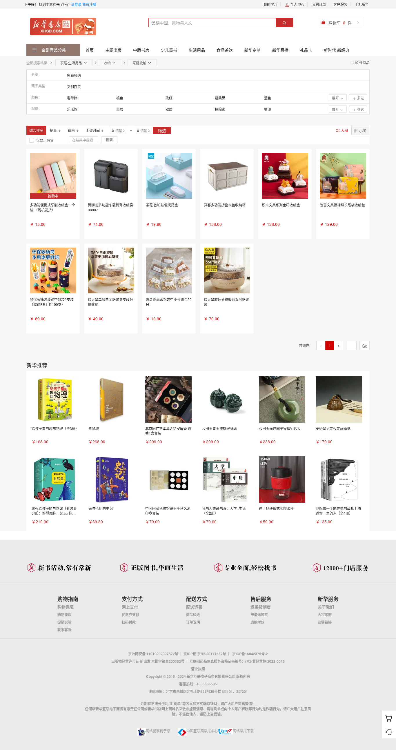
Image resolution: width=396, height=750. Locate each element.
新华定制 (252, 50)
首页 (90, 50)
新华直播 (280, 50)
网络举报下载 (243, 730)
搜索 (109, 139)
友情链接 (325, 622)
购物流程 (64, 614)
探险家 (220, 109)
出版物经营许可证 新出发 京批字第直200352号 (147, 661)
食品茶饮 (225, 50)
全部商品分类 (53, 49)
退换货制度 (260, 607)
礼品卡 (306, 50)
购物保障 (65, 607)
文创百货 (74, 86)
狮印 (267, 109)
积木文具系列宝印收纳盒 (281, 204)
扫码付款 (129, 622)
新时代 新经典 (336, 50)
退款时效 (257, 622)
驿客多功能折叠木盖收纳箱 (225, 204)
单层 (119, 109)
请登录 (76, 4)
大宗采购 (325, 614)
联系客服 (64, 629)
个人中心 (297, 4)
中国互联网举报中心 (202, 730)
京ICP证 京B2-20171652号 (205, 653)
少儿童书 (169, 50)
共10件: (304, 345)
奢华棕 (72, 97)
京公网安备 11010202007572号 (153, 653)
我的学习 (270, 4)
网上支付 (130, 607)
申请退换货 (259, 614)
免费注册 (89, 4)
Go (364, 346)
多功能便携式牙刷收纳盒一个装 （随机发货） (52, 207)
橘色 (119, 97)
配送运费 (194, 607)
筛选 (162, 130)
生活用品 (197, 50)
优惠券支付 (130, 614)
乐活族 (72, 109)
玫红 (169, 97)
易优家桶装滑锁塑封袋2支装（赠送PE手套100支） (52, 302)
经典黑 (220, 97)
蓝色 (267, 97)
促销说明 (64, 622)
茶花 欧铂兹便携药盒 (162, 204)
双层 (169, 109)
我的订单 (319, 4)
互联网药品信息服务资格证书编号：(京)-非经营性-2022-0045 (237, 661)
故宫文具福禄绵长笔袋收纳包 (342, 204)
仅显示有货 (45, 140)
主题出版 (113, 50)
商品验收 (193, 614)
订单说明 (193, 622)
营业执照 (198, 668)
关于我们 (326, 607)
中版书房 (141, 50)
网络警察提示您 (158, 730)
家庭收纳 (74, 75)
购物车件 (340, 23)
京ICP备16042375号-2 (250, 653)
